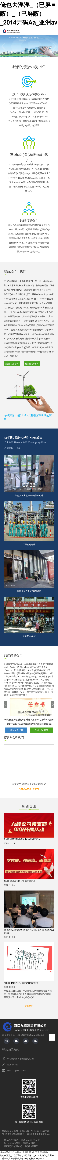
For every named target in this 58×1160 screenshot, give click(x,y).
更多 (19, 447)
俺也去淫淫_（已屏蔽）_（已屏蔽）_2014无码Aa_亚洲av (28, 13)
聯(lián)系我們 (31, 363)
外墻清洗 (8, 447)
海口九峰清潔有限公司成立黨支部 (19, 880)
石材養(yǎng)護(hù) (37, 442)
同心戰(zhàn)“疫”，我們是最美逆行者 (21, 982)
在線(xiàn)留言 (12, 363)
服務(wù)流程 (29, 1143)
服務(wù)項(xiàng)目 (30, 1139)
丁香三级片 (5, 1158)
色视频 (32, 1158)
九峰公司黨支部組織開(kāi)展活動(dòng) (22, 839)
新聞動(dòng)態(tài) (13, 1146)
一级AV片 (40, 1158)
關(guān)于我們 (11, 1139)
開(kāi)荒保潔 (20, 442)
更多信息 (29, 1005)
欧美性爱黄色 (17, 1158)
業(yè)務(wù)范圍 (12, 1143)
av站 (26, 1158)
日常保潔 (8, 442)
